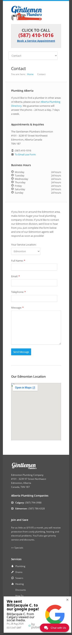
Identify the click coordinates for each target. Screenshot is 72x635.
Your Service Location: (23, 244)
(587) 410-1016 (36, 35)
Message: (17, 307)
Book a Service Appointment (36, 41)
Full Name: (18, 260)
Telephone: (18, 292)
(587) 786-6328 (36, 508)
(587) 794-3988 (33, 502)
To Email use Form (25, 154)
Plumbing (20, 566)
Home (30, 74)
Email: (15, 276)
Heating (19, 584)
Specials (18, 547)
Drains (18, 572)
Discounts (20, 589)
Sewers (19, 578)
